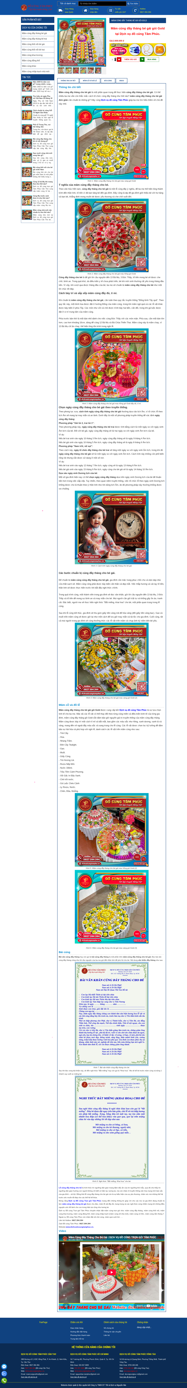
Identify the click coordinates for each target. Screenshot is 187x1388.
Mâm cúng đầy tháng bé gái (34, 33)
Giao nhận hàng (76, 1328)
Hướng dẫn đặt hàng (78, 1332)
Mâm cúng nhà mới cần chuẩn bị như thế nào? (42, 211)
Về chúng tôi (109, 1328)
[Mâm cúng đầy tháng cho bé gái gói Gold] (81, 66)
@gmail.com (43, 1374)
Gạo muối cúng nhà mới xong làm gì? (42, 154)
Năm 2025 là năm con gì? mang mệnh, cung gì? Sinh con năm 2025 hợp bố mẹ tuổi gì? (42, 83)
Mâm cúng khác (29, 66)
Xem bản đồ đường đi (78, 1377)
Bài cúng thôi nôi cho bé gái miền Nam (42, 168)
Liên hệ (107, 1335)
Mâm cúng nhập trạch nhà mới (35, 71)
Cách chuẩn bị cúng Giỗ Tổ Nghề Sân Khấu (42, 111)
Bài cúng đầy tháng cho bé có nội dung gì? (42, 140)
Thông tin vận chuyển (112, 1332)
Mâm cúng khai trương (32, 55)
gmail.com (96, 1374)
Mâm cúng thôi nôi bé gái (33, 44)
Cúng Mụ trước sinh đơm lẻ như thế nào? (41, 197)
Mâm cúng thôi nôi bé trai (33, 50)
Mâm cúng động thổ (31, 60)
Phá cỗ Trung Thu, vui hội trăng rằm (42, 126)
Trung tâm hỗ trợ (77, 1339)
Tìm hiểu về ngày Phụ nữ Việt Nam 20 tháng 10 (42, 97)
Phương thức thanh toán (80, 1335)
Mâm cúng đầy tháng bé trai (34, 39)
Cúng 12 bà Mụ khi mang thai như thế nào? (43, 183)
